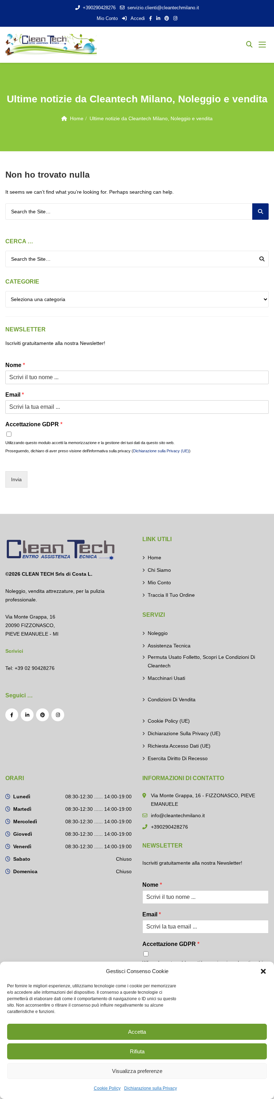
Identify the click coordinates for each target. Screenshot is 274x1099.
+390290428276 (99, 7)
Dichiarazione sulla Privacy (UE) (161, 451)
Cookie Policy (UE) (169, 721)
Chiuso (124, 859)
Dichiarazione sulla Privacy (150, 1088)
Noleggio (158, 633)
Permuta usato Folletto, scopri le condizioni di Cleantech (201, 661)
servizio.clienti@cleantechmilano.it (163, 7)
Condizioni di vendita (172, 699)
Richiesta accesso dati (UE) (179, 746)
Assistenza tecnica (169, 645)
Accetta (137, 1032)
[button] (263, 971)
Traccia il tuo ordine (171, 595)
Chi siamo (159, 570)
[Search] (260, 211)
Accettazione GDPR (33, 424)
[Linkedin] (27, 714)
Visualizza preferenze (137, 1071)
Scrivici (14, 651)
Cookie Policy (107, 1088)
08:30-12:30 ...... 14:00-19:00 (98, 796)
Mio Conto (107, 18)
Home (76, 118)
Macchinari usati (166, 678)
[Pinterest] (42, 714)
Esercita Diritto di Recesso (178, 758)
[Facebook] (11, 714)
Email (14, 395)
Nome (15, 365)
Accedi (137, 18)
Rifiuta (137, 1051)
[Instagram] (57, 714)
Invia (16, 479)
